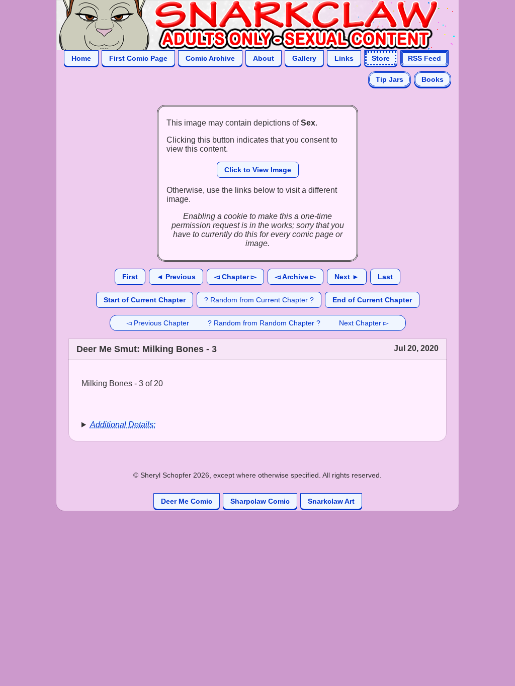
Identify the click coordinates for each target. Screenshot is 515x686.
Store (381, 58)
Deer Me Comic (186, 501)
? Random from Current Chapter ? (259, 300)
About (263, 58)
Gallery (304, 58)
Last (385, 277)
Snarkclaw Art (331, 501)
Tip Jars (389, 79)
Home (81, 58)
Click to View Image (257, 170)
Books (432, 79)
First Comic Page (138, 58)
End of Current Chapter (372, 300)
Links (344, 58)
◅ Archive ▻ (295, 277)
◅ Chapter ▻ (235, 277)
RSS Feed (424, 58)
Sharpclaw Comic (260, 501)
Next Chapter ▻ (364, 323)
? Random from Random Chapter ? (264, 323)
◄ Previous (176, 277)
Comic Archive (210, 58)
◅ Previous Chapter (157, 323)
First (130, 277)
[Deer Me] (247, 24)
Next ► (346, 277)
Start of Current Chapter (145, 300)
